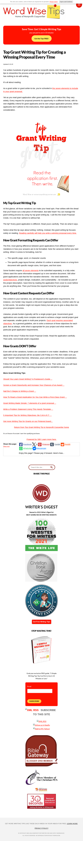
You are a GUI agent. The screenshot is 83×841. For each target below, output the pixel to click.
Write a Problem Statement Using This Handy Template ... (28, 409)
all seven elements (30, 270)
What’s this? (6, 446)
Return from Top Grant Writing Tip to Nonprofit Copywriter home (41, 427)
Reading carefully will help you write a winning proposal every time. (48, 233)
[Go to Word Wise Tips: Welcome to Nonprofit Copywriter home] (41, 22)
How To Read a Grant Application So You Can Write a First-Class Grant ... (35, 397)
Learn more (72, 823)
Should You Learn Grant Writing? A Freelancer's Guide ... (27, 379)
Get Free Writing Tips (41, 622)
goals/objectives (10, 280)
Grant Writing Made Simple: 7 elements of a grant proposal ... (29, 403)
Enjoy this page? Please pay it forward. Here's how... (41, 453)
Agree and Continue (66, 1)
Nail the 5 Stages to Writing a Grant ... (19, 391)
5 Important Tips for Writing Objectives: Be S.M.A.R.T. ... (27, 415)
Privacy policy (54, 1)
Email (29, 686)
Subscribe (34, 701)
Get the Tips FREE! (41, 38)
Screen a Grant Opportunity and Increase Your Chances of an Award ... (33, 385)
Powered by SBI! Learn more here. (42, 439)
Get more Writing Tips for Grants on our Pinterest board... (28, 421)
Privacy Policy (41, 828)
